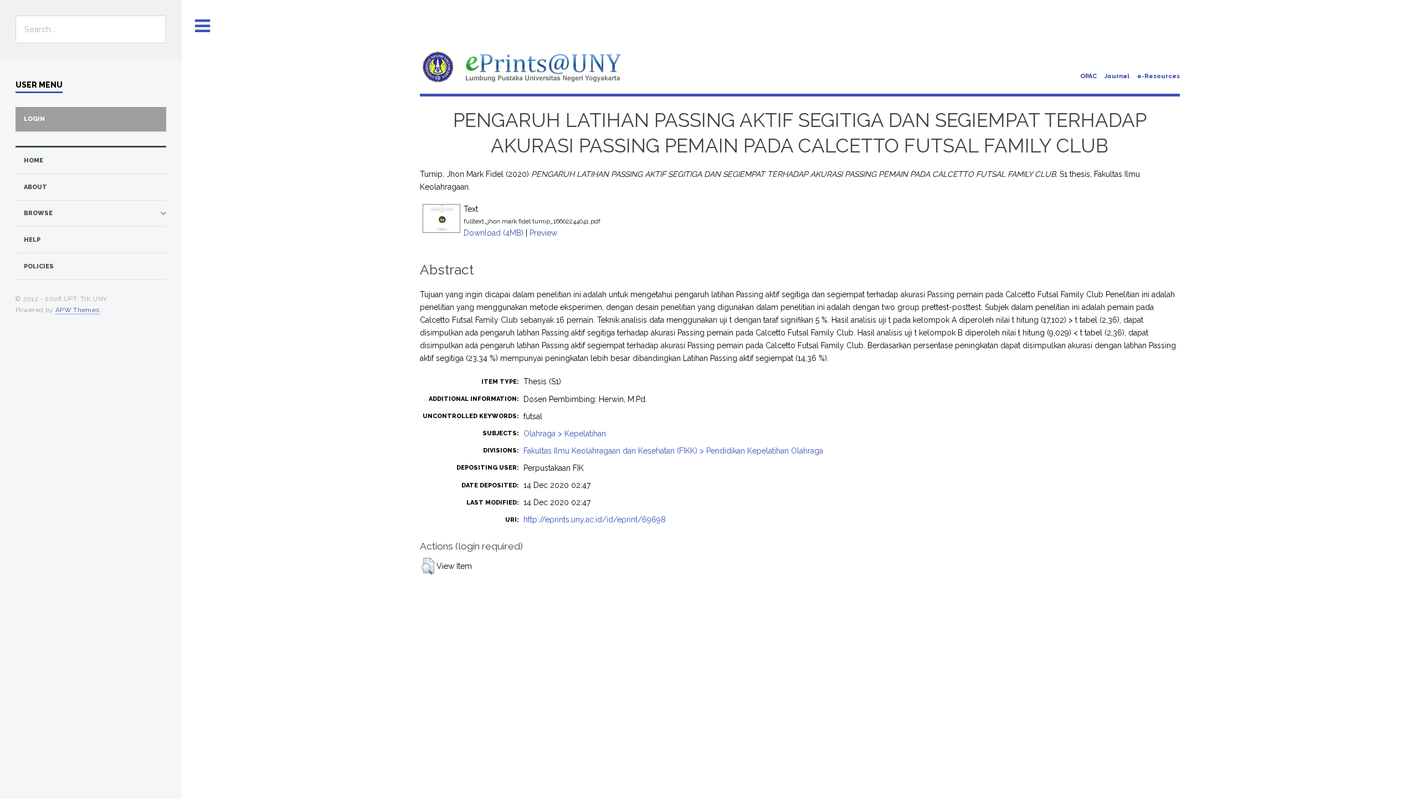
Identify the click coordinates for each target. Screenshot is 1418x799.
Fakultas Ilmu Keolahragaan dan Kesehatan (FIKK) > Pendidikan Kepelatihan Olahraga (673, 450)
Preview (543, 232)
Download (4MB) (493, 232)
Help (32, 239)
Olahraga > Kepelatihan (564, 433)
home (33, 160)
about (35, 187)
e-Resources (1158, 76)
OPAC (1088, 76)
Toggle (203, 26)
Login (34, 119)
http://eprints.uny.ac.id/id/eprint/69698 (594, 519)
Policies (39, 266)
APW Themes (77, 310)
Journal (1116, 76)
